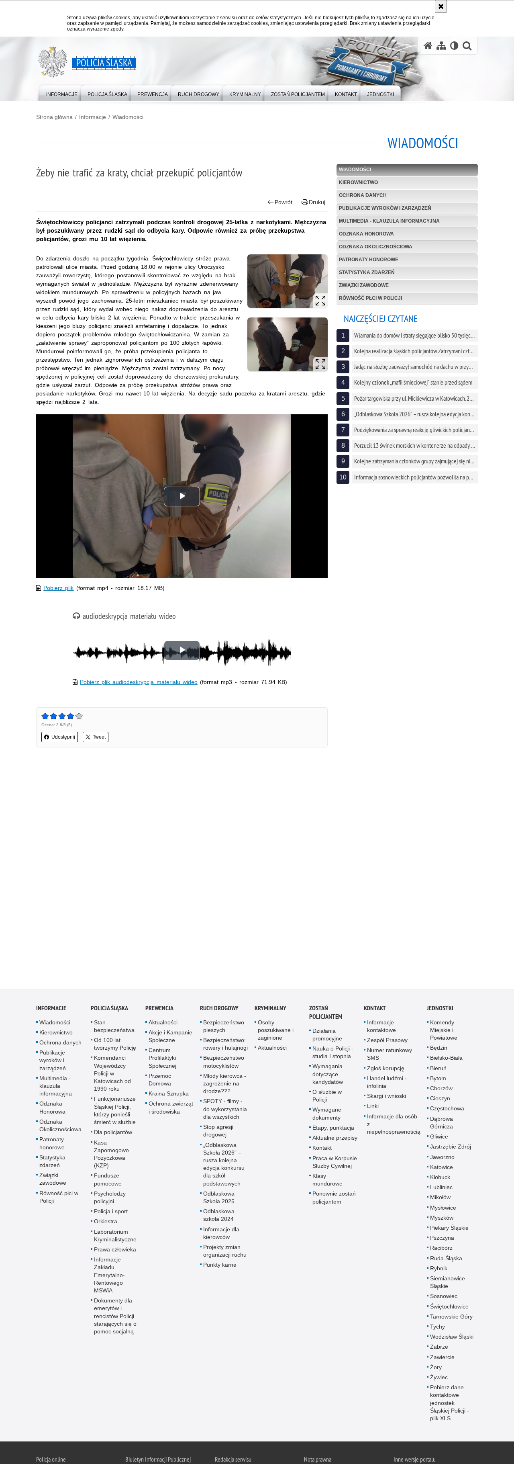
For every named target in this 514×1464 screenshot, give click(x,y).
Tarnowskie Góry (451, 1320)
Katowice (441, 1170)
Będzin (438, 1051)
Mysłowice (443, 1211)
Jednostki (440, 1011)
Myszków (441, 1221)
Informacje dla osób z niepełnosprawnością (393, 1127)
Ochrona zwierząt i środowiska (171, 1111)
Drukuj (317, 202)
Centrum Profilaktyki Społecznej (162, 1061)
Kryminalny (270, 1011)
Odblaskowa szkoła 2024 (219, 1218)
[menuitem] (62, 92)
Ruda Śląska (446, 1261)
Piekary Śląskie (449, 1231)
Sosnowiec (443, 1299)
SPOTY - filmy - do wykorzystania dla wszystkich (225, 1112)
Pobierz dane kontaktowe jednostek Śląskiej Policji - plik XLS (449, 1406)
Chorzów (441, 1091)
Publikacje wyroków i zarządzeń (385, 208)
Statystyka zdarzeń (367, 272)
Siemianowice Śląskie (447, 1285)
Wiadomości (127, 117)
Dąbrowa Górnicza (441, 1126)
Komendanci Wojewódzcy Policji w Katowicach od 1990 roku (112, 1076)
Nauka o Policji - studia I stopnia (332, 1055)
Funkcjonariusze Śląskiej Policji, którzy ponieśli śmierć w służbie (115, 1114)
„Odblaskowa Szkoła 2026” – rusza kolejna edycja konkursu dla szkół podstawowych (224, 1167)
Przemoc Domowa (160, 1083)
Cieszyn (440, 1101)
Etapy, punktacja (333, 1131)
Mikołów (440, 1200)
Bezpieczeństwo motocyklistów (223, 1065)
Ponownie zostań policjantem (334, 1201)
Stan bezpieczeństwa (114, 1029)
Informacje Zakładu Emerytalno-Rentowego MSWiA (109, 1278)
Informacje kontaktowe (381, 1029)
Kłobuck (440, 1180)
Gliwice (439, 1139)
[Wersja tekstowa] (454, 46)
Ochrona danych (363, 195)
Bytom (438, 1081)
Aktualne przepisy (334, 1141)
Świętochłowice (449, 1309)
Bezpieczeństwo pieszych (223, 1029)
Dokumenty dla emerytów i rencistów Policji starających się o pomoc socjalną (115, 1319)
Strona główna (54, 117)
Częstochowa (447, 1112)
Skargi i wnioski (386, 1099)
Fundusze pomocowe (108, 1182)
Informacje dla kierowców (221, 1236)
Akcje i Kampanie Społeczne (170, 1039)
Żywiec (439, 1380)
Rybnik (438, 1271)
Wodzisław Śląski (451, 1340)
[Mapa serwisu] (441, 46)
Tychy (437, 1330)
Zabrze (439, 1350)
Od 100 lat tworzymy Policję (115, 1047)
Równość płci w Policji (370, 298)
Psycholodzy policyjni (110, 1201)
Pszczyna (442, 1241)
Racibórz (441, 1251)
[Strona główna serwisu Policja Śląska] (428, 46)
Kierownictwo (358, 182)
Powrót (283, 202)
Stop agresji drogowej (218, 1134)
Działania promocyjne (327, 1038)
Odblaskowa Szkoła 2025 (219, 1201)
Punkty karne (220, 1268)
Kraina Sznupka (169, 1096)
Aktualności (163, 1025)
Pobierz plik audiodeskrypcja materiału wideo (139, 682)
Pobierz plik (58, 588)
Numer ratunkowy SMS (389, 1057)
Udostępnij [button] (63, 737)
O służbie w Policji (327, 1099)
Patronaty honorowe (368, 259)
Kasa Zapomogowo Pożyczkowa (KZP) (111, 1157)
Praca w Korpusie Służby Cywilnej (334, 1165)
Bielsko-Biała (446, 1061)
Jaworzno (442, 1160)
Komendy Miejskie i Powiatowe (443, 1033)
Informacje (92, 117)
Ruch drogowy (219, 1011)
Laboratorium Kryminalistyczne (115, 1239)
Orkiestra (105, 1224)
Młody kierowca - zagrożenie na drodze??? (224, 1086)
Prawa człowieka (115, 1252)
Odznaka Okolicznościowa (375, 247)
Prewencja (159, 1011)
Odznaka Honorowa (366, 234)
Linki (373, 1109)
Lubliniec (441, 1190)
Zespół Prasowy (387, 1043)
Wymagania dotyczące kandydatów (327, 1077)
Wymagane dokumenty (326, 1117)
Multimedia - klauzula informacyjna (389, 221)
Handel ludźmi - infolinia (387, 1085)
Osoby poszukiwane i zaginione (276, 1033)
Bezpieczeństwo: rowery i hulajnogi (225, 1047)
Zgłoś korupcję (385, 1071)
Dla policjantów (113, 1135)
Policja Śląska (109, 1011)
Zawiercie (442, 1360)
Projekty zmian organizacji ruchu (225, 1254)
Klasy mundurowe (327, 1183)
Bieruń (438, 1071)
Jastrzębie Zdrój (450, 1150)
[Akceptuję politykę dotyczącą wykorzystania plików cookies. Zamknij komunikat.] (441, 6)
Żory (436, 1370)
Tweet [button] (99, 737)
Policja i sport (111, 1214)
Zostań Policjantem (326, 1015)
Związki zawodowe (364, 285)
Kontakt (322, 1151)
